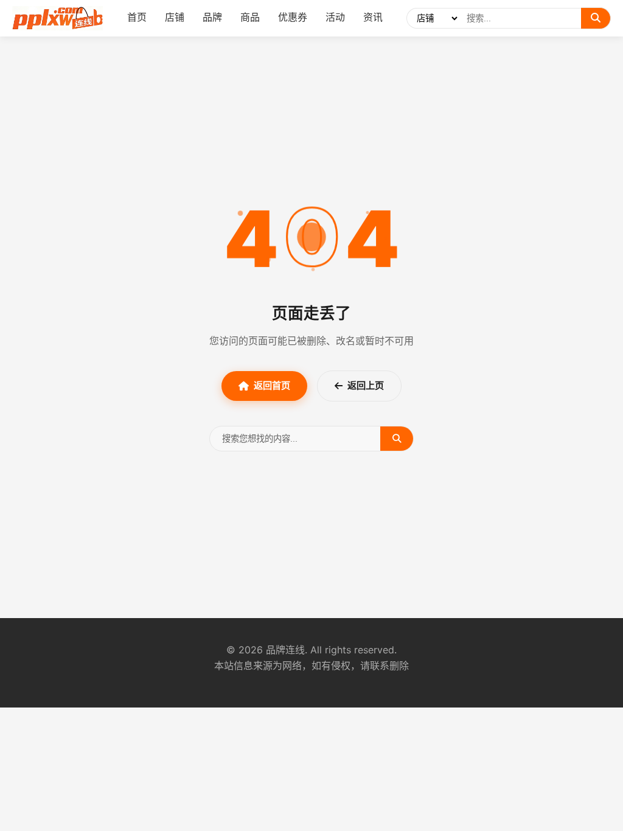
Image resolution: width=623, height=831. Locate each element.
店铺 (174, 17)
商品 (250, 17)
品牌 (212, 17)
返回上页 (365, 385)
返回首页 (272, 385)
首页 (137, 17)
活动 (335, 17)
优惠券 (292, 17)
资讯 (373, 17)
